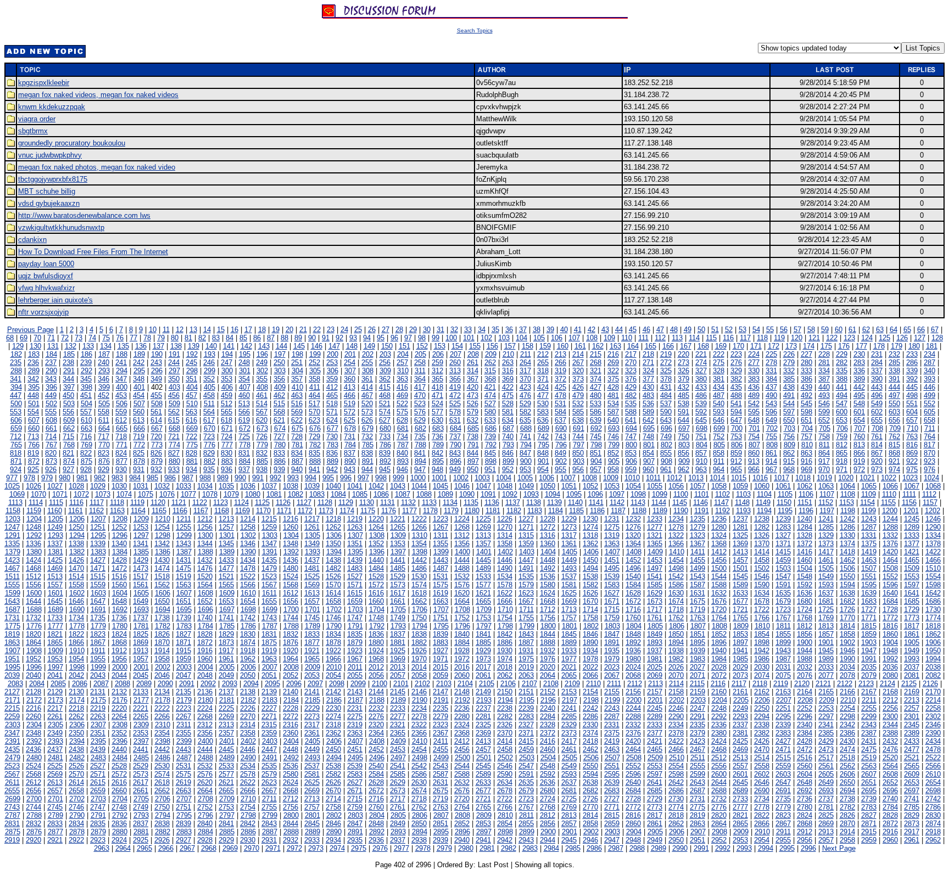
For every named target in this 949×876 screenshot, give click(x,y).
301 (244, 371)
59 (825, 329)
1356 (462, 544)
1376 (890, 544)
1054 (633, 486)
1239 (783, 519)
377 (648, 379)
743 (560, 437)
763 (912, 437)
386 (806, 379)
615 (174, 420)
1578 (504, 585)
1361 (569, 544)
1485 (397, 568)
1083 (317, 494)
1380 (34, 552)
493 (824, 395)
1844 (547, 634)
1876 (290, 642)
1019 (824, 478)
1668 (547, 601)
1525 (312, 576)
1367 (697, 544)
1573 (397, 585)
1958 (162, 659)
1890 (590, 642)
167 (685, 346)
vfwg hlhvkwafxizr (46, 288)
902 (561, 461)
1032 (162, 486)
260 (455, 362)
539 (701, 404)
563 (191, 412)
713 (33, 437)
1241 (826, 519)
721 (174, 437)
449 (51, 395)
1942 (761, 651)
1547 (783, 576)
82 (202, 338)
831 (244, 453)
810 (807, 445)
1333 (911, 535)
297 (174, 371)
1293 (55, 535)
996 (345, 478)
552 (929, 404)
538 (683, 404)
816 (912, 445)
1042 (376, 486)
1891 (611, 642)
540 (718, 404)
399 (104, 387)
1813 (826, 626)
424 (543, 387)
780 (280, 445)
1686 (933, 601)
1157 (930, 502)
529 (525, 404)
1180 (472, 511)
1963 (269, 659)
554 (33, 412)
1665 (483, 601)
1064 (847, 486)
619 (244, 420)
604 (912, 412)
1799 (526, 626)
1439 (354, 560)
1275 (611, 527)
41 (578, 329)
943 (349, 469)
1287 (869, 527)
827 (174, 453)
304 (297, 371)
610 (86, 420)
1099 (659, 494)
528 (507, 404)
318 (543, 371)
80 (174, 338)
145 (299, 346)
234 (929, 354)
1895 (697, 642)
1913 (140, 651)
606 (16, 420)
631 (455, 420)
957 (595, 469)
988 (205, 478)
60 (838, 329)
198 (297, 354)
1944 (804, 651)
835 (314, 453)
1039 (312, 486)
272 (666, 362)
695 (649, 428)
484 (666, 395)
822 (86, 453)
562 (174, 412)
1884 (462, 642)
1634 (761, 593)
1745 (312, 618)
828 (191, 453)
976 (929, 469)
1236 (719, 519)
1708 (462, 609)
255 (367, 362)
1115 (56, 502)
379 (683, 379)
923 (929, 461)
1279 (697, 527)
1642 (933, 593)
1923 (354, 651)
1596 (890, 585)
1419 (869, 552)
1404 (548, 552)
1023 (910, 478)
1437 (312, 560)
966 (754, 469)
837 (349, 453)
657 (912, 420)
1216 (290, 519)
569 (297, 412)
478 (560, 395)
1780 (119, 626)
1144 (658, 502)
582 (525, 412)
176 (844, 346)
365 (437, 379)
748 (648, 437)
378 (666, 379)
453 (121, 395)
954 (543, 469)
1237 (740, 519)
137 (158, 346)
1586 (676, 585)
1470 (76, 568)
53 (742, 329)
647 (736, 420)
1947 (869, 651)
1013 (696, 478)
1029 (97, 486)
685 (473, 428)
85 (243, 338)
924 (15, 469)
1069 (17, 494)
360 (349, 379)
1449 (569, 560)
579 (472, 412)
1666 (504, 601)
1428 (119, 560)
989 (222, 478)
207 (455, 354)
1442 (419, 560)
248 (244, 362)
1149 (763, 502)
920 (877, 461)
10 (153, 329)
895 (438, 461)
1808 (719, 626)
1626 (590, 593)
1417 (826, 552)
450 (68, 395)
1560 (119, 585)
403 (174, 387)
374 (595, 379)
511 (209, 404)
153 (439, 346)
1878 (333, 642)
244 (174, 362)
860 (754, 453)
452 (103, 395)
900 (526, 461)
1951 (12, 659)
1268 (462, 527)
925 (33, 469)
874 (69, 461)
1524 (290, 576)
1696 (205, 609)
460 (244, 395)
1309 (398, 535)
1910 (77, 651)
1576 (462, 585)
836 (332, 453)
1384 (119, 552)
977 (12, 478)
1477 (226, 568)
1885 (483, 642)
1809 (741, 626)
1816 (890, 626)
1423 (12, 560)
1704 (376, 609)
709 (895, 428)
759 (841, 437)
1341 (140, 544)
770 (104, 445)
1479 (269, 568)
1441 (397, 560)
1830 (247, 634)
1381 (55, 552)
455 (156, 395)
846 (507, 453)
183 (34, 354)
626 (367, 420)
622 (297, 420)
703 (789, 428)
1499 (697, 568)
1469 (55, 568)
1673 (654, 601)
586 (595, 412)
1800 (548, 626)
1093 (531, 494)
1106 (806, 494)
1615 (354, 593)
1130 (366, 502)
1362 (590, 544)
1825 (140, 634)
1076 (167, 494)
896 (455, 461)
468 (384, 395)
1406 (591, 552)
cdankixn (32, 239)
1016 (760, 478)
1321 (654, 535)
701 (754, 428)
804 (701, 445)
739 (490, 437)
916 (806, 461)
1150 (784, 502)
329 (736, 371)
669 (192, 428)
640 (613, 420)
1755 (526, 618)
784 (350, 445)
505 (104, 404)
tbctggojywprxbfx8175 (52, 179)
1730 (933, 609)
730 (332, 437)
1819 (12, 634)
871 (16, 461)
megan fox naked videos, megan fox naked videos (98, 95)
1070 (38, 494)
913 (754, 461)
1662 (419, 601)
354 (244, 379)
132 (70, 346)
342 (33, 379)
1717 (654, 609)
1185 (576, 511)
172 (773, 346)
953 (525, 469)
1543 (697, 576)
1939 (697, 651)
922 (912, 461)
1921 (312, 651)
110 (626, 338)
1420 (890, 552)
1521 (226, 576)
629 (420, 420)
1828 (205, 634)
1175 (367, 511)
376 (631, 379)
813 (859, 445)
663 (86, 428)
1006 (546, 478)
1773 (911, 618)
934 (191, 469)
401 (139, 387)
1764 (719, 618)
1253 (140, 527)
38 (536, 329)
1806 (676, 626)
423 (525, 387)
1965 (312, 659)
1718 (676, 609)
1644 (33, 601)
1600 (34, 593)
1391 (269, 552)
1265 (397, 527)
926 (51, 469)
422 (507, 387)
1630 (676, 593)
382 (736, 379)
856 (683, 453)
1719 (697, 609)
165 (650, 346)
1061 (783, 486)
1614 (333, 593)
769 (86, 445)
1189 (659, 511)
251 (297, 362)
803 (684, 445)
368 (490, 379)
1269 (483, 527)
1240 (804, 519)
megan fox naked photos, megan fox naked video (96, 167)
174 (808, 346)
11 (166, 329)
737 (455, 437)
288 (16, 371)
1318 (590, 535)
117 (745, 338)
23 (330, 329)
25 (358, 329)
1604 (119, 593)
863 (806, 453)
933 (174, 469)
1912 (119, 651)
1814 (847, 626)
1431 (183, 560)
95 (380, 338)
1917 (226, 651)
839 (384, 453)
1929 (483, 651)
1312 (462, 535)
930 (121, 469)
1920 (290, 651)
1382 (77, 552)
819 (33, 453)
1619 (440, 593)
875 (86, 461)
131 (53, 346)
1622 (504, 593)
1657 (312, 601)
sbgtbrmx (33, 131)
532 (578, 404)
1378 (933, 544)
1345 (226, 544)
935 (209, 469)
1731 (12, 618)
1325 (740, 535)
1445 (483, 560)
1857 (826, 634)
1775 (12, 626)
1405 (569, 552)
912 (736, 461)
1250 (76, 527)
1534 (504, 576)
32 (454, 329)
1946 (847, 651)
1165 (159, 511)
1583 (611, 585)
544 (789, 404)
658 (929, 420)
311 (420, 371)
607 (34, 420)
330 (754, 371)
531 (560, 404)
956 (578, 469)
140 (211, 346)
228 (824, 354)
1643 (12, 601)
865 (841, 453)
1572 (376, 585)
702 (772, 428)
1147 (721, 502)
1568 (290, 585)
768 (69, 445)
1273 (569, 527)
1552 (890, 576)
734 (402, 437)
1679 (783, 601)
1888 (547, 642)
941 (314, 469)
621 (279, 420)
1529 (397, 576)
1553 (911, 576)
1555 (12, 585)
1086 (381, 494)
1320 (633, 535)
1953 (55, 659)
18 (262, 329)
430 (648, 387)
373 (578, 379)
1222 (419, 519)
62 (866, 329)
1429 (140, 560)
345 (86, 379)
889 (332, 461)
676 (315, 428)
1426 (76, 560)
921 (894, 461)
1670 (590, 601)
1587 (697, 585)
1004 (503, 478)
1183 (534, 511)
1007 (568, 478)
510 (192, 404)
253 (332, 362)
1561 (140, 585)
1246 (933, 519)
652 (824, 420)
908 (666, 461)
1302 (248, 535)
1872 (205, 642)
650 (789, 420)
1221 (397, 519)
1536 (547, 576)
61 (852, 329)
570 (314, 412)
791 (473, 445)
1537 (569, 576)
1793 (398, 626)
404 (192, 387)
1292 (34, 535)
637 (560, 420)
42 (591, 329)
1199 (868, 511)
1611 (269, 593)
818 (15, 453)
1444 (462, 560)
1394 (334, 552)
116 (728, 338)
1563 (183, 585)
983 (117, 478)
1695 (184, 609)
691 (578, 428)
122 (832, 338)
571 (332, 412)
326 (683, 371)
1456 (719, 560)
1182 (513, 511)
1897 (740, 642)
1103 (743, 494)
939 (279, 469)
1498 (676, 568)
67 (935, 329)
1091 (488, 494)
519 (349, 404)
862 (789, 453)
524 (437, 404)
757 (806, 437)
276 (736, 362)
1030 (119, 486)
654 (859, 420)
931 (138, 469)
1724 (804, 609)
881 (192, 461)
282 (841, 362)
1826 (162, 634)
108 (592, 338)
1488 (462, 568)
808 (772, 445)
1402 (505, 552)
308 (367, 371)
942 (332, 469)
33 (468, 329)
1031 (140, 486)
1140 (575, 502)
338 (894, 371)
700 (737, 428)
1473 (140, 568)
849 (560, 453)
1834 (333, 634)
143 (264, 346)
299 (209, 371)
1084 (338, 494)
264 (525, 362)
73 (78, 338)
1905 (911, 642)
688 (526, 428)
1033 (183, 486)
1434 (247, 560)
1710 (505, 609)
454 (138, 395)
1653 (226, 601)
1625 (569, 593)
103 (504, 338)
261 (472, 362)
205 (420, 354)
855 (666, 453)
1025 (12, 486)
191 (174, 354)
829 (209, 453)
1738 (162, 618)
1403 (526, 552)
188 (121, 354)
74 (92, 338)
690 (561, 428)
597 (789, 412)
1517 (140, 576)
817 (929, 445)
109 (609, 338)
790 (455, 445)
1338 (76, 544)
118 (762, 338)
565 (226, 412)
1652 (205, 601)
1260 (290, 527)
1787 (269, 626)
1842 (504, 634)
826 (156, 453)
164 (633, 346)
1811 (783, 626)
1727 (869, 609)
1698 (248, 609)
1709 (484, 609)
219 (666, 354)
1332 (890, 535)
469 (402, 395)
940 (297, 469)
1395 (355, 552)
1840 (462, 634)
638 (578, 420)
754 (754, 437)
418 (437, 387)
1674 (676, 601)
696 (666, 428)
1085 (359, 494)
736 (437, 437)
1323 (697, 535)
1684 (890, 601)
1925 (397, 651)
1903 (869, 642)
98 (422, 338)
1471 (97, 568)
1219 (354, 519)
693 (613, 428)
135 (123, 346)
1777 (55, 626)
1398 (419, 552)
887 (297, 461)
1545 (740, 576)
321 (595, 371)
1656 (290, 601)
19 (276, 329)
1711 (526, 609)
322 (613, 371)
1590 (761, 585)
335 (841, 371)
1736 (119, 618)
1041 (354, 486)
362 (384, 379)
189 (139, 354)
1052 (590, 486)
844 (472, 453)
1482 (333, 568)
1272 (547, 527)
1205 (55, 519)
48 (674, 329)
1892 (633, 642)
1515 (97, 576)
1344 (205, 544)
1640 (890, 593)
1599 (12, 593)
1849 (654, 634)
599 (824, 412)
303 (280, 371)
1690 (77, 609)
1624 (547, 593)
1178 (430, 511)
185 (69, 354)
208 (473, 354)
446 (929, 387)
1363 (611, 544)
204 (403, 354)
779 (262, 445)
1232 (633, 519)
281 (824, 362)
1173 (326, 511)
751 (701, 437)
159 (545, 346)
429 (631, 387)
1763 (697, 618)
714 (51, 437)
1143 (637, 502)
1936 (633, 651)
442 (859, 387)
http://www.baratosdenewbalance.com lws (84, 215)
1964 (290, 659)
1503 (783, 568)
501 (34, 404)
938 (261, 469)
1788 (291, 626)
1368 (719, 544)
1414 (761, 552)
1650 (162, 601)
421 (490, 387)
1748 (376, 618)
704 (807, 428)
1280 (719, 527)
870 (929, 453)
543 (771, 404)
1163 (117, 511)
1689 (55, 609)
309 (385, 371)
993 (293, 478)
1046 (462, 486)
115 (711, 338)
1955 (97, 659)
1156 (909, 502)
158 (527, 346)
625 (349, 420)
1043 (397, 486)
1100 (680, 494)
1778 (77, 626)
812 (841, 445)
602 (877, 412)
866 (859, 453)
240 (103, 362)
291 (69, 371)
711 (929, 428)
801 (649, 445)
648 (754, 420)
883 (227, 461)
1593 (826, 585)
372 (560, 379)
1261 (312, 527)
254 (349, 362)
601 (859, 412)
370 (525, 379)
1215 (269, 519)
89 (298, 338)
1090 (466, 494)
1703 (355, 609)
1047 (483, 486)
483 (648, 395)
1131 (387, 502)
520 (367, 404)
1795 (441, 626)
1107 (826, 494)
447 (15, 395)
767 (51, 445)
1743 (269, 618)
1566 (247, 585)
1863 (12, 642)
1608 (205, 593)
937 (244, 469)
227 (806, 354)
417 (420, 387)
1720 (719, 609)
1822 (76, 634)
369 (507, 379)
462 (279, 395)
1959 (183, 659)
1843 (526, 634)
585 (578, 412)
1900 (804, 642)
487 (718, 395)
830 (226, 453)
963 (701, 469)
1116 (76, 502)
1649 (140, 601)
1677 (740, 601)
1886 (504, 642)
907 (649, 461)
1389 (227, 552)
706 (842, 428)
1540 (633, 576)
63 (880, 329)
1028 (76, 486)
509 (174, 404)
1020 (845, 478)
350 (174, 379)
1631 (697, 593)
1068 (933, 486)
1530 (419, 576)
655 (877, 420)
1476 (205, 568)
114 (694, 338)
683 (438, 428)
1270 (504, 527)
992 (275, 478)
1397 (398, 552)
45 (633, 329)
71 (51, 338)
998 (381, 478)
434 (718, 387)
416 (402, 387)
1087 (402, 494)
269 (613, 362)
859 (736, 453)
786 (385, 445)
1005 (525, 478)
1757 (569, 618)
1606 (162, 593)
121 (814, 338)
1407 (612, 552)
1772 (890, 618)
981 (82, 478)
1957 (140, 659)
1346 (247, 544)
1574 (419, 585)
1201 (911, 511)
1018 (803, 478)
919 (859, 461)
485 (683, 395)
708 (877, 428)
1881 (397, 642)
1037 (269, 486)
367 (472, 379)
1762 (676, 618)
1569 (312, 585)
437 (771, 387)
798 (596, 445)
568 (279, 412)
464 (314, 395)
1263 (354, 527)
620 (261, 420)
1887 (526, 642)
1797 (484, 626)
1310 (419, 535)
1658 (333, 601)
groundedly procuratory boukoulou (71, 143)
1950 (933, 651)
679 (367, 428)
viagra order (36, 119)
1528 (376, 576)
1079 (231, 494)
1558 (76, 585)
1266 (419, 527)
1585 (654, 585)
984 (135, 478)
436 (754, 387)
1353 (397, 544)
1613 (312, 593)
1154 (867, 502)
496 (877, 395)
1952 (33, 659)
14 (207, 329)
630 (437, 420)
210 (508, 354)
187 (104, 354)
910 (701, 461)
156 (492, 346)
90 (312, 338)
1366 (676, 544)
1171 (284, 511)
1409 (655, 552)
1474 (162, 568)
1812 (804, 626)
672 (244, 428)
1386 (162, 552)
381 (718, 379)
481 (613, 395)
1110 (889, 494)
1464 (890, 560)
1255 (183, 527)
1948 (890, 651)
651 (806, 420)
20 (289, 329)
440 (824, 387)
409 (280, 387)
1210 (162, 519)
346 (103, 379)
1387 (184, 552)
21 (303, 329)
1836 (376, 634)
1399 (441, 552)
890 (350, 461)
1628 (633, 593)
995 (328, 478)
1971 (440, 659)
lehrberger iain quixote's (55, 300)
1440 (376, 560)
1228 (547, 519)
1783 (184, 626)
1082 (295, 494)
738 (472, 437)
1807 (698, 626)
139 (193, 346)
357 (297, 379)
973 (877, 469)
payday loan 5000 (46, 264)
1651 (183, 601)
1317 (569, 535)
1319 (611, 535)
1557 (55, 585)
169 (721, 346)
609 (69, 420)
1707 (441, 609)
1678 (761, 601)
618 (226, 420)
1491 (526, 568)
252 (314, 362)
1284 (804, 527)
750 (683, 437)
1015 (738, 478)
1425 (55, 560)
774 (174, 445)
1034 (205, 486)
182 (16, 354)
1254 (162, 527)
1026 (33, 486)
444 (894, 387)
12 (179, 329)
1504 (804, 568)
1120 (157, 502)
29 (413, 329)
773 (157, 445)
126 (902, 338)
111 (643, 338)
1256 (205, 527)
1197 (826, 511)
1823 (97, 634)
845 (490, 453)
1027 (55, 486)
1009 (610, 478)
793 (508, 445)
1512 (33, 576)
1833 (312, 634)
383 (754, 379)
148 (352, 346)
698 (701, 428)
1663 (440, 601)
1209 (141, 519)
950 (472, 469)
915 (789, 461)
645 (701, 420)
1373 (826, 544)
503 (69, 404)
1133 (429, 502)
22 (317, 329)
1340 (119, 544)
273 (683, 362)
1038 (290, 486)
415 (384, 387)
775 (192, 445)
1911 (98, 651)
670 (209, 428)
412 (332, 387)
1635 (783, 593)
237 (51, 362)
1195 (785, 511)
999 (398, 478)
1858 (847, 634)
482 (631, 395)
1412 (719, 552)
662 (69, 428)
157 (510, 346)
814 (877, 445)
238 (68, 362)
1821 (55, 634)
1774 (933, 618)
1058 (719, 486)
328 (718, 371)
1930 (504, 651)
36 (509, 329)
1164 (138, 511)
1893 (654, 642)
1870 (162, 642)
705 (824, 428)
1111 (909, 494)
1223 (440, 519)
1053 (611, 486)
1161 (75, 511)
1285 (826, 527)
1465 (911, 560)
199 (315, 354)
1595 (869, 585)
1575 (440, 585)
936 (226, 469)
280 (806, 362)
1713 (569, 609)
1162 (96, 511)
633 (490, 420)
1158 (12, 511)
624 (332, 420)
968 (789, 469)
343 (51, 379)
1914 (162, 651)
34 (481, 329)
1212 (205, 519)
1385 (141, 552)
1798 (505, 626)
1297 (141, 535)
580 (490, 412)
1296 (119, 535)
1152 (825, 502)
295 (139, 371)
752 (718, 437)
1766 (761, 618)
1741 (226, 618)
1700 (291, 609)
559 (121, 412)
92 (339, 338)
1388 (205, 552)
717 (103, 437)
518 (332, 404)
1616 (376, 593)
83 (216, 338)
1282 (761, 527)
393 (929, 379)
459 (226, 395)
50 (701, 329)
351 (191, 379)
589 (648, 412)
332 (789, 371)
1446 (504, 560)
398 (86, 387)
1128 (324, 502)
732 (367, 437)
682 (420, 428)
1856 (804, 634)
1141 (596, 502)
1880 (376, 642)
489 (754, 395)
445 (912, 387)
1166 (179, 511)
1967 (354, 659)
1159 (33, 511)
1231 (611, 519)
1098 (638, 494)
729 (314, 437)
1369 (740, 544)
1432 (205, 560)
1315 (526, 535)
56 (784, 329)
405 (209, 387)
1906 (933, 642)
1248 (33, 527)
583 (543, 412)
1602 (77, 593)
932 (156, 469)
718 (121, 437)
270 (631, 362)
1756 (547, 618)
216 (613, 354)
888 (315, 461)
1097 (616, 494)
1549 (826, 576)
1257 (226, 527)
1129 (345, 502)
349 (156, 379)
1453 (654, 560)
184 (51, 354)
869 (912, 453)
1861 (911, 634)
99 (435, 338)
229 (841, 354)
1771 (869, 618)
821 (68, 453)
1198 (847, 511)
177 (861, 346)
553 (15, 412)
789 (438, 445)
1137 (512, 502)
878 (139, 461)
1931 (526, 651)
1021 (867, 478)
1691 (98, 609)
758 (824, 437)
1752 (462, 618)
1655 (269, 601)
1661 (397, 601)
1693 (141, 609)
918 (841, 461)
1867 (97, 642)
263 (507, 362)
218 (648, 354)
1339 (97, 544)
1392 (291, 552)
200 (332, 354)
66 (921, 329)
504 (86, 404)
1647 (97, 601)
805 (719, 445)
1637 (826, 593)
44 (619, 329)
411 (314, 387)
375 (613, 379)
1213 (226, 519)
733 (384, 437)
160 (562, 346)
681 (403, 428)
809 (789, 445)
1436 (290, 560)
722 (191, 437)
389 (859, 379)
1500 (719, 568)
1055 (654, 486)
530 (543, 404)
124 (867, 338)
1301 (227, 535)
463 (297, 395)
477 (543, 395)
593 (718, 412)
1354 (419, 544)
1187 (618, 511)
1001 (439, 478)
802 (666, 445)
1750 (419, 618)
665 (121, 428)
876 (104, 461)
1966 (333, 659)
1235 (697, 519)
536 (648, 404)
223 (736, 354)
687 (508, 428)
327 (701, 371)
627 (384, 420)
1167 (200, 511)
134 (105, 346)
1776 (34, 626)
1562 (162, 585)
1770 (847, 618)
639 (595, 420)
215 (595, 354)
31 (440, 329)
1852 (719, 634)
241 (121, 362)
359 (332, 379)
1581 (569, 585)
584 (560, 412)
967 (771, 469)
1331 (869, 535)
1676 (719, 601)
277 (754, 362)
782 (315, 445)
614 (156, 420)
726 (261, 437)
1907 (12, 651)
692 (596, 428)
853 (631, 453)
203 (385, 354)
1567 (269, 585)
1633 (740, 593)
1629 (654, 593)
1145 (679, 502)
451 (86, 395)
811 (824, 445)
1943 (783, 651)
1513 (55, 576)
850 (578, 453)
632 (472, 420)
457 (191, 395)
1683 (869, 601)
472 (455, 395)
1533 (483, 576)
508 (157, 404)
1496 (633, 568)
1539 (611, 576)
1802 (591, 626)
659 (16, 428)
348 (138, 379)
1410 (676, 552)
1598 (933, 585)
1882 (419, 642)
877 (121, 461)
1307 (355, 535)
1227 (526, 519)
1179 (451, 511)
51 (715, 329)
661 (51, 428)
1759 (611, 618)
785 (367, 445)
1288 (890, 527)
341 (15, 379)
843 (455, 453)
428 (613, 387)
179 (896, 346)
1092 (509, 494)
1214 (247, 519)
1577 (483, 585)
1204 (34, 519)
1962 (247, 659)
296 (157, 371)
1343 (183, 544)
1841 (483, 634)
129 (18, 346)
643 (666, 420)
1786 (248, 626)
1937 (654, 651)
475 (507, 395)
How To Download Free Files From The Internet (93, 252)
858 (718, 453)
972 (859, 469)
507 (139, 404)
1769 (826, 618)
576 (420, 412)
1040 (333, 486)
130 (35, 346)
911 (718, 461)
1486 (419, 568)
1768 (804, 618)
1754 (504, 618)
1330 (847, 535)
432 (683, 387)
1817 (911, 626)
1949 (911, 651)
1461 (826, 560)
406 (227, 387)
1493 (569, 568)
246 (209, 362)
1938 (676, 651)
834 (297, 453)
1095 (574, 494)
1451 (611, 560)
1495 (611, 568)
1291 (12, 535)
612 (121, 420)
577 (437, 412)
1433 (226, 560)
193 (209, 354)
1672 (633, 601)
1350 (333, 544)
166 (668, 346)
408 (262, 387)
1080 (252, 494)
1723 (783, 609)
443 (877, 387)
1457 (740, 560)
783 (332, 445)
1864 (33, 642)
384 (771, 379)
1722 (761, 609)
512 (226, 404)
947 (420, 469)
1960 (205, 659)
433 (701, 387)
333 (806, 371)
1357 (483, 544)
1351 (354, 544)
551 (912, 404)
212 (543, 354)
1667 (526, 601)
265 (543, 362)
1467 (12, 568)
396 (51, 387)
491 (789, 395)
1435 (269, 560)
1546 (761, 576)
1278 (676, 527)
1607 (184, 593)
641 (631, 420)
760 (859, 437)
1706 (419, 609)
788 (420, 445)
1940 (719, 651)
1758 (590, 618)
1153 (846, 502)
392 (912, 379)
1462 (847, 560)
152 (422, 346)
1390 (248, 552)
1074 (124, 494)
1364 (633, 544)
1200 (889, 511)
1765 (740, 618)
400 (121, 387)
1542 (676, 576)
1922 (333, 651)
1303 (269, 535)
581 (507, 412)
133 (88, 346)
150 (387, 346)
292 (86, 371)
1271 (526, 527)
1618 (419, 593)
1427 (97, 560)
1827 (183, 634)
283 (859, 362)
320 (578, 371)
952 (507, 469)
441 (841, 387)
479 (578, 395)
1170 (263, 511)
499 (929, 395)
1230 (590, 519)
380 (701, 379)
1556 (33, 585)
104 (521, 338)
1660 (376, 601)
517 (314, 404)
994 (310, 478)
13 (193, 329)
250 (279, 362)
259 (437, 362)
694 (631, 428)
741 (525, 437)
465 (332, 395)
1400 (462, 552)
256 (384, 362)
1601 (55, 593)
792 (490, 445)
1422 (933, 552)
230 (859, 354)
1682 (847, 601)
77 (133, 338)
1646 (76, 601)
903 (578, 461)
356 (279, 379)
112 (660, 338)
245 (191, 362)
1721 (740, 609)
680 (385, 428)
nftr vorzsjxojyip (43, 312)
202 (367, 354)
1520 (205, 576)
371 (543, 379)
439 (806, 387)
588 (631, 412)
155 (475, 346)
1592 (804, 585)
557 (86, 412)
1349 (312, 544)
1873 (226, 642)
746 (613, 437)
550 (894, 404)
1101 (701, 494)
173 (791, 346)
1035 (226, 486)
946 (402, 469)
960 (648, 469)
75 (106, 338)
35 (495, 329)
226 (789, 354)
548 (859, 404)
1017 (781, 478)
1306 (334, 535)
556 (68, 412)
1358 (504, 544)
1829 (226, 634)
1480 (290, 568)
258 (420, 362)
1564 (205, 585)
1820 (33, 634)
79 (161, 338)
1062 (804, 486)
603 (894, 412)
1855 (783, 634)
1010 (632, 478)
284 (877, 362)
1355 (440, 544)
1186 (597, 511)
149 (369, 346)
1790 (334, 626)
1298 (162, 535)
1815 (869, 626)
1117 (97, 502)
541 (736, 404)
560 (138, 412)
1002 (460, 478)
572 (349, 412)
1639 (869, 593)
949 (455, 469)
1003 (482, 478)
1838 (419, 634)
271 (648, 362)
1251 (97, 527)
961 (666, 469)
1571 (354, 585)
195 (244, 354)
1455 (697, 560)
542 (754, 404)
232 (894, 354)
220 (683, 354)
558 (103, 412)
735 (420, 437)
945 (384, 469)
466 (349, 395)
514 (261, 404)
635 (525, 420)
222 (718, 354)
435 (736, 387)
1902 (847, 642)
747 (631, 437)
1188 (639, 511)
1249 (55, 527)
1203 (12, 519)
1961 (226, 659)
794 (526, 445)
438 (789, 387)
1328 (804, 535)
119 (779, 338)
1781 (141, 626)
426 (578, 387)
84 (229, 338)
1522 (247, 576)
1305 (312, 535)
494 (841, 395)
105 (539, 338)
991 (258, 478)
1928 (462, 651)
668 (174, 428)
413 (349, 387)
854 (648, 453)
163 (615, 346)
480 (595, 395)
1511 (12, 576)
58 (811, 329)
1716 (633, 609)
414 (367, 387)
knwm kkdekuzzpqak (51, 107)
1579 (526, 585)
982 (99, 478)
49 (687, 329)
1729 (911, 609)
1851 (697, 634)
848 (543, 453)
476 (525, 395)
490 (771, 395)
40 (564, 329)
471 (437, 395)
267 (578, 362)
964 (718, 469)
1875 (269, 642)
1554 (933, 576)
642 (648, 420)
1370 (761, 544)
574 (384, 412)
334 (824, 371)
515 (279, 404)
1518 (162, 576)
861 (771, 453)
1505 (826, 568)
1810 (762, 626)
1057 (697, 486)
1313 (483, 535)
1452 (633, 560)
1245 (911, 519)
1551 (869, 576)
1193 (743, 511)
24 (344, 329)
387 (824, 379)
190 (157, 354)
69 (23, 338)
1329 (826, 535)
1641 (911, 593)
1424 (33, 560)
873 (51, 461)
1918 (247, 651)
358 (314, 379)
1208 (119, 519)
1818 (933, 626)
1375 (869, 544)
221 (701, 354)
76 (120, 338)
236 (33, 362)
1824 (119, 634)
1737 (140, 618)
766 (34, 445)
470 (420, 395)
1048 (504, 486)
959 (631, 469)
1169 (242, 511)
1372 (804, 544)
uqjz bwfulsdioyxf (45, 276)
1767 (783, 618)
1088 (424, 494)
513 (244, 404)
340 (929, 371)
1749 (397, 618)
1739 (183, 618)
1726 (847, 609)
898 (490, 461)
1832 (290, 634)
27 (385, 329)
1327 (783, 535)
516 (297, 404)
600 (841, 412)
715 (68, 437)
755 (771, 437)
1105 (785, 494)
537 (666, 404)
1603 (98, 593)
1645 (55, 601)
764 (929, 437)
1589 (740, 585)
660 (34, 428)
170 (738, 346)
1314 (504, 535)
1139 (554, 502)
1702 (334, 609)
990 (240, 478)
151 (404, 346)
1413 (740, 552)
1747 (354, 618)
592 (701, 412)
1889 (569, 642)
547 (841, 404)
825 (138, 453)
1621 (483, 593)
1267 (440, 527)
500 (16, 404)
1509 (911, 568)
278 (771, 362)
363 (402, 379)
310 (403, 371)
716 (86, 437)
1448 (547, 560)
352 (209, 379)
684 (455, 428)
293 (104, 371)
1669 (569, 601)
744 (578, 437)
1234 (676, 519)
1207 (98, 519)
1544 (719, 576)
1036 (247, 486)
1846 (590, 634)
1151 (804, 502)
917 (824, 461)
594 (736, 412)
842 (437, 453)
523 (420, 404)
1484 (376, 568)
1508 (890, 568)
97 (408, 338)
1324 (719, 535)
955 (560, 469)
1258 (247, 527)
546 (824, 404)
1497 (654, 568)
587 (613, 412)
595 (754, 412)
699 (719, 428)
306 (332, 371)
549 (877, 404)
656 (894, 420)
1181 (492, 511)
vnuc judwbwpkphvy (50, 155)
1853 (740, 634)
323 (631, 371)
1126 (283, 502)
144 (281, 346)
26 (372, 329)
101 (468, 338)
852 (613, 453)
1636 (804, 593)
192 (192, 354)
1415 (783, 552)
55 (770, 329)
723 (209, 437)
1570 (333, 585)
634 (507, 420)
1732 (33, 618)
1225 (483, 519)
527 (490, 404)
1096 (595, 494)
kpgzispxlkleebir (43, 82)
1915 (183, 651)
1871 (183, 642)
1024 (931, 478)
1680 (804, 601)
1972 (462, 659)
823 (103, 453)
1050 (547, 486)
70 (37, 338)
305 (315, 371)
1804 (633, 626)
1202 (932, 511)
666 (139, 428)
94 (367, 338)
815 (894, 445)
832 (261, 453)
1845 (569, 634)
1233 (654, 519)
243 (156, 362)
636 (543, 420)
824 (121, 453)
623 (314, 420)
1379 (12, 552)
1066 (890, 486)
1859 (869, 634)
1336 (33, 544)
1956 (119, 659)
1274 (590, 527)
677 (332, 428)
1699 (269, 609)
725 (244, 437)
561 (156, 412)
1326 (761, 535)
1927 (440, 651)
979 (47, 478)
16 (234, 329)
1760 (633, 618)
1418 (847, 552)
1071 (60, 494)
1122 (199, 502)
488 (736, 395)
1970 (419, 659)
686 (490, 428)
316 (507, 371)
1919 (269, 651)
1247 (12, 527)
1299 (184, 535)
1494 (590, 568)
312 (437, 371)
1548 (804, 576)
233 (912, 354)
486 (701, 395)
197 (280, 354)
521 (384, 404)
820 (51, 453)
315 (490, 371)
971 (841, 469)
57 (797, 329)
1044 (419, 486)
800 (631, 445)
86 (257, 338)
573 (367, 412)
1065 (869, 486)
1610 (248, 593)
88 (284, 338)
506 (121, 404)
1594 (847, 585)
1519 (183, 576)
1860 (890, 634)
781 (297, 445)
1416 (804, 552)
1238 (761, 519)
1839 (440, 634)
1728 (890, 609)
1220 (376, 519)
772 (139, 445)
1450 (590, 560)
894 (420, 461)
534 (613, 404)
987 (187, 478)
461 (261, 395)
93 (353, 338)
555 (51, 412)
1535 (526, 576)
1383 (98, 552)
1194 (764, 511)
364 (420, 379)
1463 (869, 560)
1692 (119, 609)
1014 (717, 478)
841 (420, 453)
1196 (806, 511)
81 (188, 338)
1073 (102, 494)
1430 (162, 560)
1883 (440, 642)
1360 (547, 544)
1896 (719, 642)
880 (174, 461)
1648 (119, 601)
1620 (462, 593)
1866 (76, 642)
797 (578, 445)
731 (349, 437)
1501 (740, 568)
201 (350, 354)
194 (227, 354)
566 (244, 412)
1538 (590, 576)
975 (912, 469)
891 (367, 461)
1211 (183, 519)
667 (157, 428)
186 (86, 354)
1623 (526, 593)
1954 (76, 659)
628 (402, 420)
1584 (633, 585)
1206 (77, 519)
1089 (445, 494)
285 (894, 362)
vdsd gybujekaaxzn (49, 203)
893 (403, 461)
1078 (209, 494)
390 (877, 379)
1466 (933, 560)
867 (877, 453)
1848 (633, 634)
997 (363, 478)
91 (326, 338)
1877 (312, 642)
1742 (247, 618)
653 (841, 420)
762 (894, 437)
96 (394, 338)
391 (894, 379)
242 (138, 362)
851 (595, 453)
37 (523, 329)
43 (605, 329)
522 (402, 404)
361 (367, 379)
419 (455, 387)
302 (262, 371)
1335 (12, 544)
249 (261, 362)
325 (666, 371)
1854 (761, 634)
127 (919, 338)
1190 (680, 511)
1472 (119, 568)
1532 (462, 576)
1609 (227, 593)
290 (51, 371)
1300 (205, 535)
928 (86, 469)
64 (893, 329)
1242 (847, 519)
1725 (826, 609)
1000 (418, 478)
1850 (676, 634)
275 (718, 362)
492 (806, 395)
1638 (847, 593)
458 (209, 395)
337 (877, 371)
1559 (97, 585)
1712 (547, 609)
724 (226, 437)
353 (226, 379)
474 (490, 395)
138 (176, 346)
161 (580, 346)
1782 (162, 626)
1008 (589, 478)
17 (248, 329)
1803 (612, 626)
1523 (269, 576)
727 (279, 437)
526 (472, 404)
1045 (440, 486)
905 (613, 461)
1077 (188, 494)
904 (596, 461)
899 (508, 461)
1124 (241, 502)
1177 (409, 511)
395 (34, 387)
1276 (633, 527)
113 (677, 338)
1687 (12, 609)
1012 (674, 478)
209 (490, 354)
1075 (145, 494)
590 (666, 412)
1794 (419, 626)
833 (279, 453)
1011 (653, 478)
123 (849, 338)
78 (147, 338)
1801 (569, 626)
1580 (547, 585)
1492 (547, 568)
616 (191, 420)
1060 (761, 486)
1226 (504, 519)
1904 (890, 642)
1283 (783, 527)
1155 (888, 502)
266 (560, 362)
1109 (868, 494)
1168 (221, 511)
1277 (654, 527)
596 (771, 412)
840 (402, 453)
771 (121, 445)
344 (68, 379)
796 (561, 445)
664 (104, 428)
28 (399, 329)
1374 (847, 544)
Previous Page (30, 329)
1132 (408, 502)
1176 (388, 511)
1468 (33, 568)
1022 (888, 478)
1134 (450, 502)
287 (929, 362)
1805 (655, 626)
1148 (742, 502)
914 (771, 461)
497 (894, 395)
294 (121, 371)
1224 (462, 519)
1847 (611, 634)
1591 (783, 585)
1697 (227, 609)
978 (29, 478)
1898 (761, 642)
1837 (397, 634)
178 (879, 346)
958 (613, 469)
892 (385, 461)
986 (170, 478)
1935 (611, 651)
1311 (440, 535)
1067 (911, 486)
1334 (933, 535)
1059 (740, 486)
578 (455, 412)
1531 (440, 576)
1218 (333, 519)
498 (912, 395)
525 (455, 404)
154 (457, 346)
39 (550, 329)
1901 (826, 642)
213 (560, 354)
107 (574, 338)
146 (316, 346)
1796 (462, 626)
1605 (141, 593)
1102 (722, 494)
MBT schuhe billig (46, 191)
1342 (162, 544)
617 (209, 420)
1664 (462, 601)
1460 (804, 560)
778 (244, 445)
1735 (97, 618)
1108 (847, 494)
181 (931, 346)
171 (756, 346)
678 (350, 428)
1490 (504, 568)
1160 (54, 511)
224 (754, 354)
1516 (119, 576)
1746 (333, 618)
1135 (471, 502)
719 (138, 437)
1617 (397, 593)
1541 (654, 576)
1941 (740, 651)
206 (438, 354)
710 (912, 428)
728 (297, 437)
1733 (55, 618)
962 (683, 469)
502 (51, 404)
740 (507, 437)
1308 (376, 535)
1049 (526, 486)
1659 (354, 601)
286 (912, 362)
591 (683, 412)
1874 (247, 642)
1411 (697, 552)
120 (796, 338)
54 (756, 329)
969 (806, 469)
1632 (719, 593)
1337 (55, 544)
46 (646, 329)
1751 (440, 618)
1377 (911, 544)
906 (631, 461)
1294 (77, 535)
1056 (676, 486)
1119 (137, 502)
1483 (354, 568)
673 (262, 428)
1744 (290, 618)
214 (578, 354)
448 (33, 395)
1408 (633, 552)
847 (525, 453)
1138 (533, 502)
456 (174, 395)
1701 (312, 609)
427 (595, 387)
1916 (205, 651)
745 (595, 437)
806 (737, 445)
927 (68, 469)
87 (271, 338)
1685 (911, 601)
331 (771, 371)
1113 (15, 502)
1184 (555, 511)
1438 (333, 560)
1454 (676, 560)
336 (859, 371)
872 (34, 461)
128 (937, 338)
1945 (826, 651)
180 (914, 346)
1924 (376, 651)
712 (15, 437)
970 (824, 469)
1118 (117, 502)
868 (894, 453)
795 (543, 445)
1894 (676, 642)
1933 (569, 651)
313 (455, 371)
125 (884, 338)
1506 (847, 568)
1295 (98, 535)
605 (929, 412)
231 (877, 354)
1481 (312, 568)
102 (486, 338)
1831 (269, 634)
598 (806, 412)
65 (907, 329)
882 (209, 461)
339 (912, 371)
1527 (354, 576)
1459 (783, 560)
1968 (376, 659)
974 (894, 469)
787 (403, 445)
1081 (274, 494)
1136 (491, 502)
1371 (783, 544)
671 (227, 428)
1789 (312, 626)
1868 (119, 642)
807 (754, 445)
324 (648, 371)
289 (34, 371)
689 (543, 428)
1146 (700, 502)
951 (490, 469)
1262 (333, 527)
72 (65, 338)
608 (51, 420)
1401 (484, 552)
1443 (440, 560)
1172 (305, 511)
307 (350, 371)
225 (771, 354)
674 (280, 428)
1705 (398, 609)
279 (789, 362)
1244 (890, 519)
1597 (911, 585)
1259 (269, 527)
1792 (376, 626)
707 (860, 428)
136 (141, 346)
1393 (312, 552)
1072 (81, 494)
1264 (376, 527)
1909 (55, 651)
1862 (933, 634)
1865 (55, 642)
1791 (355, 626)
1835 (354, 634)
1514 (76, 576)
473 (472, 395)
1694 (162, 609)
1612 (290, 593)
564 (209, 412)
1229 (569, 519)
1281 (740, 527)
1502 (761, 568)
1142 (617, 502)
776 (209, 445)
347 (121, 379)
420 (472, 387)
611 (103, 420)
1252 (119, 527)
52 (729, 329)
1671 (611, 601)
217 (631, 354)
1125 (262, 502)
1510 (933, 568)
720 (156, 437)
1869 (140, 642)
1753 (483, 618)
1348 (290, 544)
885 (262, 461)
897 (473, 461)
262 (490, 362)
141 (229, 346)
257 (402, 362)
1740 (205, 618)
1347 (269, 544)
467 (367, 395)
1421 (911, 552)
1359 (526, 544)
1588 (719, 585)
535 (631, 404)
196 (262, 354)
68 (10, 338)
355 (261, 379)
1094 (552, 494)
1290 (933, 527)
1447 (526, 560)
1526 (333, 576)
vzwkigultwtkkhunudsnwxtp (61, 227)
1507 (869, 568)
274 (701, 362)
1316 (547, 535)
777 (227, 445)
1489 (483, 568)
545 (806, 404)
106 (556, 338)
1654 (247, 601)
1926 (419, 651)
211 (525, 354)
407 (244, 387)
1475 (183, 568)
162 (598, 346)
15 (221, 329)
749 (666, 437)
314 (472, 371)
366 (455, 379)
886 (280, 461)
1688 (34, 609)
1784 (205, 626)
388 (841, 379)
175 (826, 346)
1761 (654, 618)
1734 (76, 618)
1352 (376, 544)
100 (451, 338)
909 (684, 461)
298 (192, 371)
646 (718, 420)
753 (736, 437)
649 (771, 420)
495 (859, 395)
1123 (220, 502)
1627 (611, 593)
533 (595, 404)
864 (824, 453)
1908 (34, 651)
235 (15, 362)
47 (660, 329)
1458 (761, 560)
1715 (611, 609)
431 (666, 387)
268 (595, 362)
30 (427, 329)
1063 (826, 486)
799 (613, 445)
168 (703, 346)
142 (246, 346)
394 (16, 387)
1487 (440, 568)
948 (437, 469)
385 (789, 379)
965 (736, 469)
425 (560, 387)
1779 (98, 626)
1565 (226, 585)
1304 (291, 535)
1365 (654, 544)
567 (261, 412)
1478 (247, 568)
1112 (929, 494)
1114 (36, 502)
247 (226, 362)
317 (525, 371)
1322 (676, 535)
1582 (590, 585)
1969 (397, 659)
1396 (376, 552)
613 (138, 420)
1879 (354, 642)
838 (367, 453)
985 (152, 478)
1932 (547, 651)
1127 (304, 502)
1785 (227, 626)
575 (402, 412)
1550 (847, 576)
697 (684, 428)
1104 (764, 494)
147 (334, 346)
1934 (590, 651)
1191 (701, 511)
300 (227, 371)
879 (157, 461)
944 (367, 469)
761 (877, 437)
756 (789, 437)
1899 (783, 642)
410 (297, 387)
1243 (869, 519)
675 (297, 428)
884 (244, 461)
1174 (346, 511)
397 (69, 387)
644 (683, 420)
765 (16, 445)
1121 (178, 502)
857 (701, 453)
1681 (826, 601)
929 (103, 469)
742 (543, 437)
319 (560, 371)
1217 (312, 519)
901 (543, 461)
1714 (590, 609)
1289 (911, 527)
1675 (697, 601)
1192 (722, 511)
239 (86, 362)
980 (64, 478)
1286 (847, 527)
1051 (569, 486)
